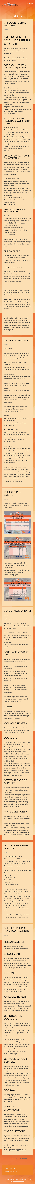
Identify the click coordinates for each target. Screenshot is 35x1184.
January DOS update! (17, 611)
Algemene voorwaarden (17, 1181)
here (5, 246)
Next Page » (23, 1159)
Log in (29, 1179)
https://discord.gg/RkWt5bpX (17, 1150)
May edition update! (16, 340)
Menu (31, 3)
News (6, 29)
